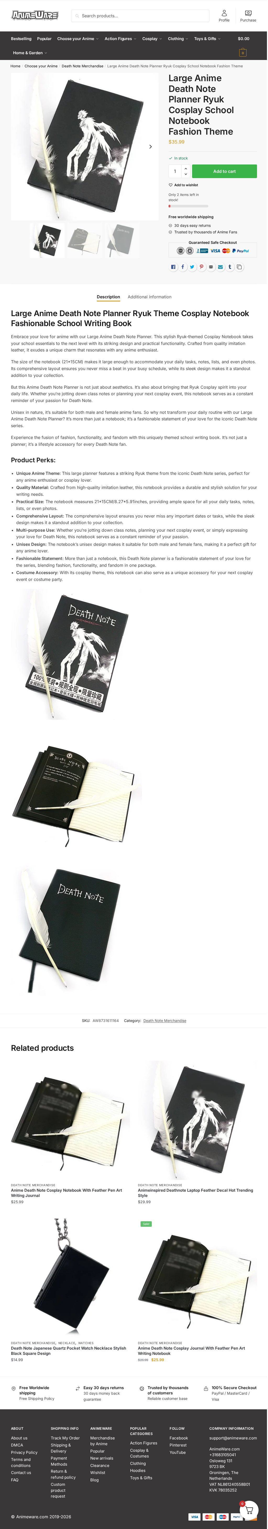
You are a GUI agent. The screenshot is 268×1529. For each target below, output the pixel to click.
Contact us (21, 1472)
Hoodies (138, 1470)
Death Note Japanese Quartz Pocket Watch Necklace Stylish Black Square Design (68, 1351)
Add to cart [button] (197, 1212)
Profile (224, 20)
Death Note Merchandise (82, 66)
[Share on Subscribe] (220, 267)
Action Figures (143, 1442)
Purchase (248, 20)
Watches (86, 1343)
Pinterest (178, 1445)
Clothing (138, 1463)
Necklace (66, 1343)
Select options (70, 1212)
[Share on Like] (173, 267)
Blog (94, 1479)
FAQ (14, 1479)
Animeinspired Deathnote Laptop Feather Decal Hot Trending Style (195, 1193)
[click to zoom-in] (85, 147)
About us (19, 1438)
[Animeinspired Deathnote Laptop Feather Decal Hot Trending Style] (197, 1120)
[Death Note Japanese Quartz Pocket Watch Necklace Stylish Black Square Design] (70, 1278)
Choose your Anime (41, 66)
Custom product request (58, 1490)
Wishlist (97, 1472)
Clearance (99, 1465)
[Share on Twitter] (192, 267)
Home (15, 66)
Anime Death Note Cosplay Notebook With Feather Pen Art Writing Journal (66, 1193)
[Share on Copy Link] (239, 267)
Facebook (179, 1438)
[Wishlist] (122, 1068)
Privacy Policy (24, 1452)
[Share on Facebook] (182, 267)
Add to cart (224, 171)
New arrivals (101, 1458)
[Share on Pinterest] (201, 267)
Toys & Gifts (141, 1477)
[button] (150, 146)
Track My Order (65, 1438)
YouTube (178, 1452)
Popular (97, 1451)
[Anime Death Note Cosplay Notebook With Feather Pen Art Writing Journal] (70, 1120)
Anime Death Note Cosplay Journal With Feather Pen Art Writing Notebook (191, 1351)
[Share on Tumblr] (229, 267)
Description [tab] (108, 296)
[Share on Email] (211, 267)
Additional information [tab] (149, 296)
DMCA (17, 1445)
